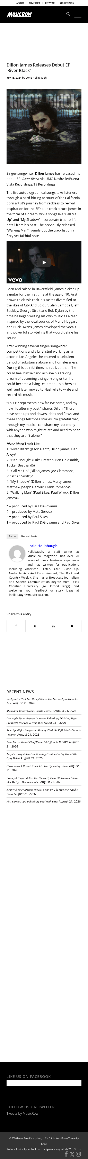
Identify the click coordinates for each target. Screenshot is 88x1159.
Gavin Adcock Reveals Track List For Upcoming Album (37, 766)
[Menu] (75, 14)
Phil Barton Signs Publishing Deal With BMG (32, 801)
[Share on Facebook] (16, 626)
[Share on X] (35, 626)
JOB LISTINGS (67, 3)
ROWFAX (50, 3)
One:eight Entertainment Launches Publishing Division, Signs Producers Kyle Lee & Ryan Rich (42, 720)
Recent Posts (29, 536)
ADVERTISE (34, 3)
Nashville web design (38, 1149)
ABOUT (20, 3)
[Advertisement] (37, 835)
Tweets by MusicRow (22, 1113)
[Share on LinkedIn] (53, 626)
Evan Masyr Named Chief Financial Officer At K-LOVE (37, 742)
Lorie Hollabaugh (36, 77)
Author (12, 536)
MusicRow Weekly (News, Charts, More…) (30, 711)
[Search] (66, 14)
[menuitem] (20, 3)
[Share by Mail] (72, 626)
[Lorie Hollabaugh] (17, 560)
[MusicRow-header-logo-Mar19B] (36, 14)
